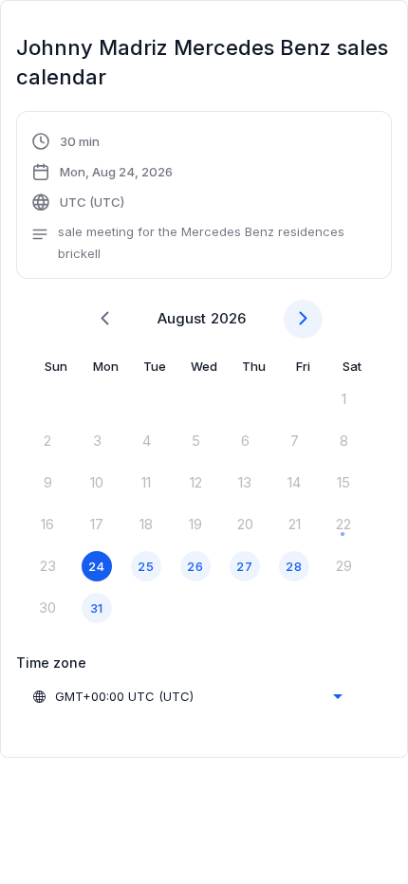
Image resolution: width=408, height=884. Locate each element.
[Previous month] (104, 319)
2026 (228, 318)
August (182, 318)
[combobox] (187, 696)
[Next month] (303, 319)
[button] (204, 197)
